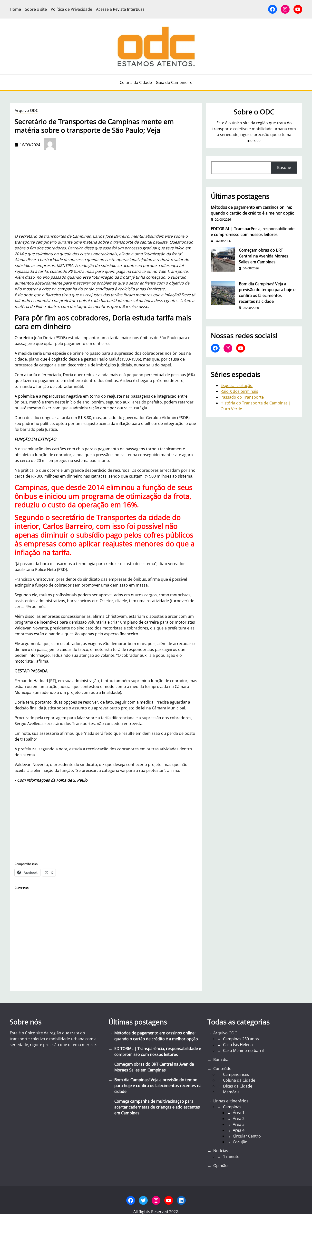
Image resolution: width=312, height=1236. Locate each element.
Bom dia (220, 1059)
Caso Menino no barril (243, 1050)
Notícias (220, 1150)
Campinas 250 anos (241, 1038)
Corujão (240, 1142)
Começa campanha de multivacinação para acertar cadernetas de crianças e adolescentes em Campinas (157, 1107)
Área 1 (238, 1112)
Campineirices (236, 1074)
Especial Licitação (237, 385)
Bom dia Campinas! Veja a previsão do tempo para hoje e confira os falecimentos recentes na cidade (267, 292)
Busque (284, 167)
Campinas (232, 1106)
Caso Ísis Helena (238, 1044)
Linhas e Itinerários (230, 1101)
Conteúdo (222, 1068)
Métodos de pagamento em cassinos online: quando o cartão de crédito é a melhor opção (252, 210)
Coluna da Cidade (239, 1080)
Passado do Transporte (242, 397)
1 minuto (231, 1156)
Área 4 (238, 1130)
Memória (231, 1092)
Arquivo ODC (26, 110)
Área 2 (238, 1118)
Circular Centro (247, 1136)
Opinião (220, 1165)
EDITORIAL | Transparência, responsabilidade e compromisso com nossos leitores (252, 231)
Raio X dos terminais (239, 391)
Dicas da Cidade (237, 1086)
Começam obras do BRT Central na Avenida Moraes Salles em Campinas (263, 256)
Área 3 (238, 1124)
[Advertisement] (106, 821)
